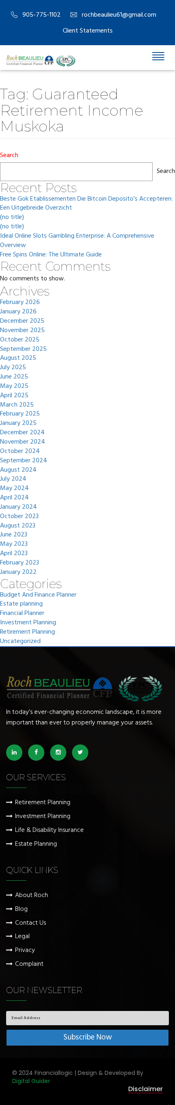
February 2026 (20, 302)
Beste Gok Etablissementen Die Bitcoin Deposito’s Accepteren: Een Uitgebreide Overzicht (86, 204)
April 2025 (14, 395)
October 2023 (19, 516)
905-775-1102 (41, 15)
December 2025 (22, 321)
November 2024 (22, 442)
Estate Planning (36, 844)
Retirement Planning (27, 632)
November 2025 (22, 330)
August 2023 (17, 526)
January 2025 (18, 423)
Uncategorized (20, 641)
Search (9, 155)
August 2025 (18, 358)
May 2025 (14, 386)
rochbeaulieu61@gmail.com (119, 15)
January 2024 (18, 507)
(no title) (12, 217)
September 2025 (23, 349)
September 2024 (23, 461)
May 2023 (14, 544)
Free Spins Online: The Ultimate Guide (51, 255)
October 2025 (19, 340)
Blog (21, 909)
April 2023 (14, 553)
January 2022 (18, 572)
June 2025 (14, 377)
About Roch (31, 895)
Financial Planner (22, 613)
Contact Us (30, 923)
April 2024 (14, 498)
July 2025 (13, 367)
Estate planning (21, 604)
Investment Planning (28, 623)
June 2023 (13, 535)
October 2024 (20, 451)
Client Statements (88, 31)
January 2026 (18, 312)
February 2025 (20, 414)
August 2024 (18, 470)
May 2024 (14, 488)
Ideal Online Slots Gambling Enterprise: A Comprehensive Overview (77, 241)
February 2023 (19, 563)
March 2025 (17, 405)
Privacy (25, 950)
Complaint (29, 964)
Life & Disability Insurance (49, 830)
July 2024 (13, 479)
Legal (22, 936)
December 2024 (22, 433)
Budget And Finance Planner (38, 595)
